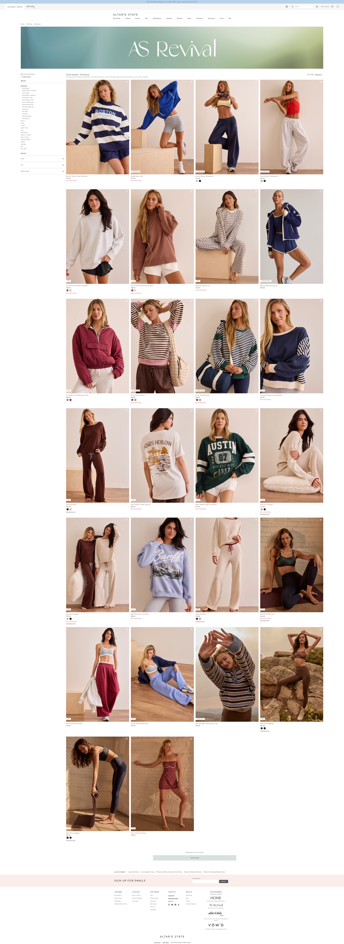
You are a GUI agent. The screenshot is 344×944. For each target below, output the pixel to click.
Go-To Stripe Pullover (138, 395)
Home (222, 18)
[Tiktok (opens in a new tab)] (179, 904)
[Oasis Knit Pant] (97, 455)
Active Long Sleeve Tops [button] (28, 102)
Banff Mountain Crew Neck (140, 614)
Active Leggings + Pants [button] (28, 100)
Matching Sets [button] (24, 132)
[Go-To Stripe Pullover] (162, 346)
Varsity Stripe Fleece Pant (139, 723)
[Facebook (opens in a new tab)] (172, 904)
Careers (188, 901)
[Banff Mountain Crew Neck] (162, 565)
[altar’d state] (15, 7)
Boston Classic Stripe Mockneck (76, 176)
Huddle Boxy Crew (137, 176)
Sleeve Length (25, 171)
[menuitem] (116, 18)
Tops (146, 18)
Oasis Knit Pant (71, 504)
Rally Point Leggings (267, 723)
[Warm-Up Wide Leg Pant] (97, 674)
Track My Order (118, 898)
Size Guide (152, 901)
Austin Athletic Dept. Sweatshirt (206, 504)
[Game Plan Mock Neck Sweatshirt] (97, 236)
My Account (136, 892)
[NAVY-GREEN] (262, 728)
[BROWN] (67, 290)
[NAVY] (200, 181)
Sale (230, 18)
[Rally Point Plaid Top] (291, 565)
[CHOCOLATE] (67, 509)
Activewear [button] (24, 86)
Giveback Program (173, 898)
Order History (117, 901)
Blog (187, 898)
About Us (189, 892)
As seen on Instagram (191, 904)
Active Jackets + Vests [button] (27, 97)
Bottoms (179, 18)
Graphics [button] (23, 125)
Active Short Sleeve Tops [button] (28, 107)
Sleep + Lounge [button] (24, 137)
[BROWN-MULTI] (135, 400)
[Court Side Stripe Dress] (162, 784)
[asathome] (216, 896)
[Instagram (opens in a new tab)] (169, 904)
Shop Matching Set (70, 512)
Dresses (137, 18)
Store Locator (153, 904)
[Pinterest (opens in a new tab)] (175, 904)
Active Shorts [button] (25, 109)
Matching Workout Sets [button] (27, 104)
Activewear (199, 18)
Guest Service (154, 892)
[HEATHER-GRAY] (70, 290)
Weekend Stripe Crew (203, 286)
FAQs (151, 895)
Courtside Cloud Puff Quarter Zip (77, 395)
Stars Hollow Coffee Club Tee (140, 504)
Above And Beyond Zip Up (269, 286)
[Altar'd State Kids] (216, 913)
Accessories (211, 18)
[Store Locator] (287, 7)
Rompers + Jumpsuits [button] (26, 134)
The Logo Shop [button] (25, 118)
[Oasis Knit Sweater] (291, 455)
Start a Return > (118, 895)
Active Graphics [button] (26, 93)
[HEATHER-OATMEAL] (71, 509)
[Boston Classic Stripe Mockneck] (97, 127)
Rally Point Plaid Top (267, 614)
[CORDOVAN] (70, 400)
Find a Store (27, 76)
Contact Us (171, 892)
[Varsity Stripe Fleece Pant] (162, 674)
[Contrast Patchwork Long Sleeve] (291, 346)
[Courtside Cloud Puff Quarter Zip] (97, 346)
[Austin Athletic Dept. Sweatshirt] (227, 455)
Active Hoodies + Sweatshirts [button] (29, 95)
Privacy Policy (166, 942)
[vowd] (216, 925)
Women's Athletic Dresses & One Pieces (169, 872)
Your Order (118, 892)
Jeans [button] (22, 130)
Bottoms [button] (23, 121)
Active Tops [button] (25, 114)
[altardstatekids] (30, 6)
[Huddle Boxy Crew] (162, 127)
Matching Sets (157, 18)
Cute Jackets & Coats (148, 872)
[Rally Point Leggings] (291, 674)
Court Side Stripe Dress (138, 833)
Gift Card (152, 906)
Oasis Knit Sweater (266, 504)
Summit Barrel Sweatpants (204, 176)
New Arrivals (116, 18)
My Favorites (135, 901)
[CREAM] (67, 400)
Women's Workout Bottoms (193, 872)
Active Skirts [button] (25, 111)
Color (22, 158)
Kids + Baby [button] (23, 148)
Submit (223, 881)
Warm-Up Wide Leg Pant (74, 723)
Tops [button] (22, 146)
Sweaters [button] (23, 141)
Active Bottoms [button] (25, 88)
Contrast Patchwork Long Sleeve (271, 395)
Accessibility (153, 909)
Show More (194, 858)
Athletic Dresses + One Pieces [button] (29, 90)
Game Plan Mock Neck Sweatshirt (77, 286)
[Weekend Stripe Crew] (227, 236)
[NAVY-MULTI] (132, 400)
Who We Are (189, 895)
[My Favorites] (317, 6)
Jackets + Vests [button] (24, 128)
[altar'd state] (125, 15)
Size (22, 165)
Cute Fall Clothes (133, 872)
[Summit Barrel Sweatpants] (227, 127)
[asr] (216, 904)
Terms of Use (157, 942)
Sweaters (169, 18)
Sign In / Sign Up (136, 895)
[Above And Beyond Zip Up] (291, 236)
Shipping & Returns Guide (120, 904)
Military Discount (154, 898)
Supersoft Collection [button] (27, 116)
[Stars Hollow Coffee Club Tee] (162, 455)
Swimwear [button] (23, 144)
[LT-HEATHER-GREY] (197, 181)
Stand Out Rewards (137, 898)
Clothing (127, 18)
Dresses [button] (22, 123)
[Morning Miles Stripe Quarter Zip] (227, 674)
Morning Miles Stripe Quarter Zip (207, 723)
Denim (189, 18)
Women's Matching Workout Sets (214, 872)
